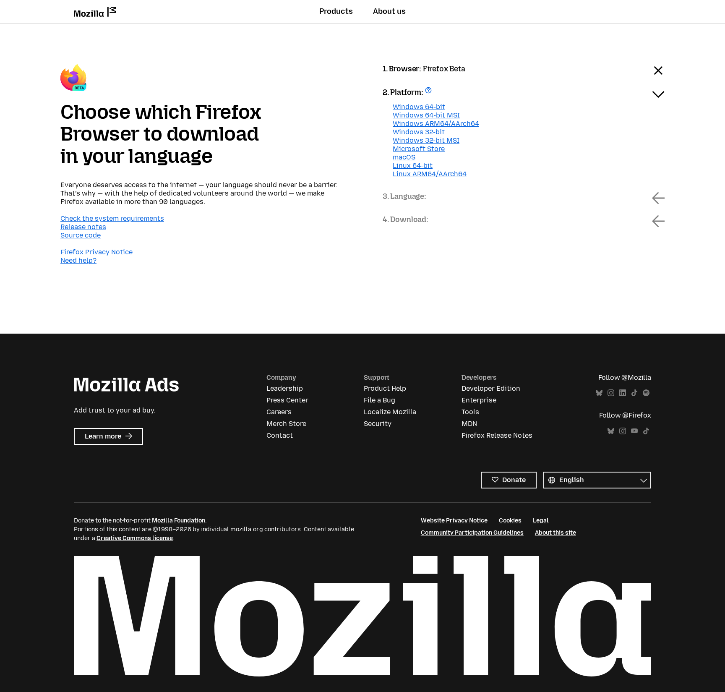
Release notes (83, 227)
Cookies (510, 520)
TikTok (634, 393)
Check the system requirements (112, 218)
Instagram (611, 393)
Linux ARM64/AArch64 (430, 174)
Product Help (385, 388)
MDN (469, 424)
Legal (541, 520)
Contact (279, 435)
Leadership (284, 388)
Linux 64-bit (413, 166)
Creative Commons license (134, 538)
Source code (80, 235)
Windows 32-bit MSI (426, 140)
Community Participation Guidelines (472, 532)
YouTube (634, 431)
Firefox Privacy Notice (96, 252)
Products (336, 11)
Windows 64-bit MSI (426, 115)
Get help (429, 93)
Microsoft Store (419, 149)
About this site (555, 532)
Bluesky (599, 393)
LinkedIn (623, 393)
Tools (470, 412)
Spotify (646, 393)
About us (389, 11)
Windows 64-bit (419, 107)
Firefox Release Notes (497, 435)
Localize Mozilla (390, 412)
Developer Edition (491, 388)
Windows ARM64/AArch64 (436, 124)
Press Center (287, 400)
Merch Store (286, 424)
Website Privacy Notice (454, 520)
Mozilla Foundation (178, 520)
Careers (279, 412)
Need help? (78, 260)
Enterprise (479, 400)
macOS (404, 157)
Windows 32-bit (419, 132)
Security (377, 424)
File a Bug (379, 400)
